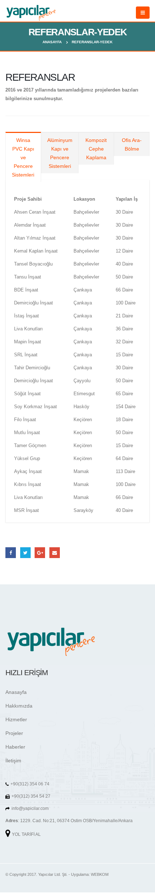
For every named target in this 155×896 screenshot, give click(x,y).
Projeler (14, 733)
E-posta (54, 552)
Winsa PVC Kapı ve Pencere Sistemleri (23, 157)
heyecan (25, 552)
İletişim (13, 760)
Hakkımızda (18, 706)
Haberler (15, 747)
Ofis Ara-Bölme (132, 144)
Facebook (10, 552)
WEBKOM (99, 874)
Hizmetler (16, 719)
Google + (40, 552)
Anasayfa (16, 692)
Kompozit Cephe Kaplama (96, 148)
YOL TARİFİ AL (26, 834)
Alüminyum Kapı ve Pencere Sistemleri (59, 153)
